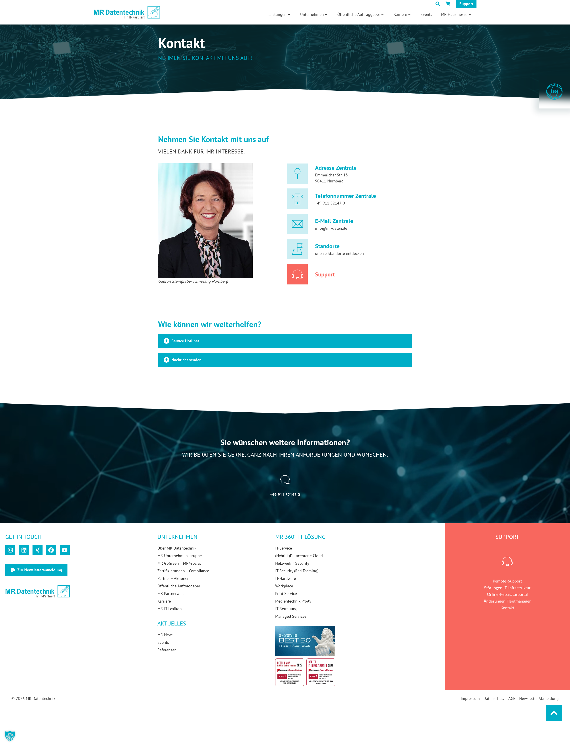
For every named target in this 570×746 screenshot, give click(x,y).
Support (466, 3)
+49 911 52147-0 (330, 203)
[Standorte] (297, 249)
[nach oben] (554, 713)
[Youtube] (65, 550)
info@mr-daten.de (331, 228)
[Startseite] (127, 12)
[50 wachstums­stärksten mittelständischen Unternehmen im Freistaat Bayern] (305, 641)
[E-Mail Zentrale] (297, 224)
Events (426, 14)
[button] (285, 341)
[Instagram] (10, 550)
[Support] (297, 274)
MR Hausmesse (454, 14)
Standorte (327, 246)
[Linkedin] (24, 550)
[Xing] (38, 550)
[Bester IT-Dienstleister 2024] (320, 672)
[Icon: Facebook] (51, 550)
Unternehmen (312, 14)
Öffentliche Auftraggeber (358, 14)
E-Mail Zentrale (334, 221)
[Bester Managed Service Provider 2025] (289, 672)
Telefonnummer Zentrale (345, 195)
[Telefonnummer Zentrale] (297, 198)
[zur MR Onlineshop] (448, 3)
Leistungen (277, 14)
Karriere (400, 14)
